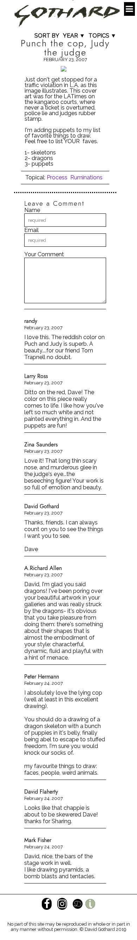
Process (57, 177)
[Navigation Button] (129, 9)
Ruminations (86, 177)
